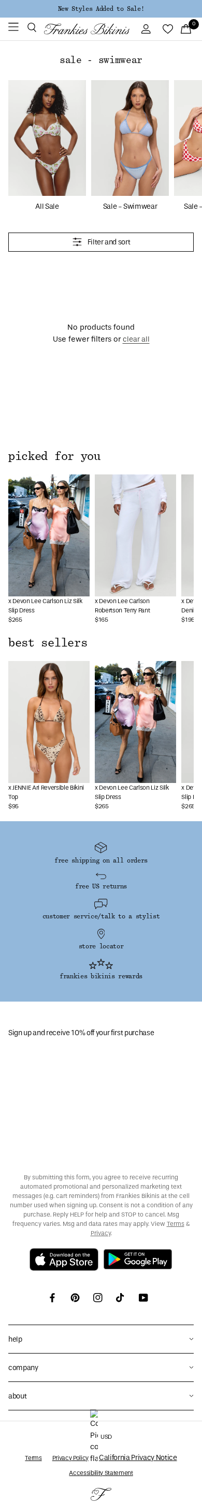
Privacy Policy (70, 1458)
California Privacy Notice (138, 1457)
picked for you (54, 456)
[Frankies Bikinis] (86, 28)
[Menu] (13, 29)
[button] (32, 29)
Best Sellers (47, 643)
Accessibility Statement (101, 1473)
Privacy (101, 1233)
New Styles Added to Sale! (101, 9)
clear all (136, 339)
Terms (175, 1223)
